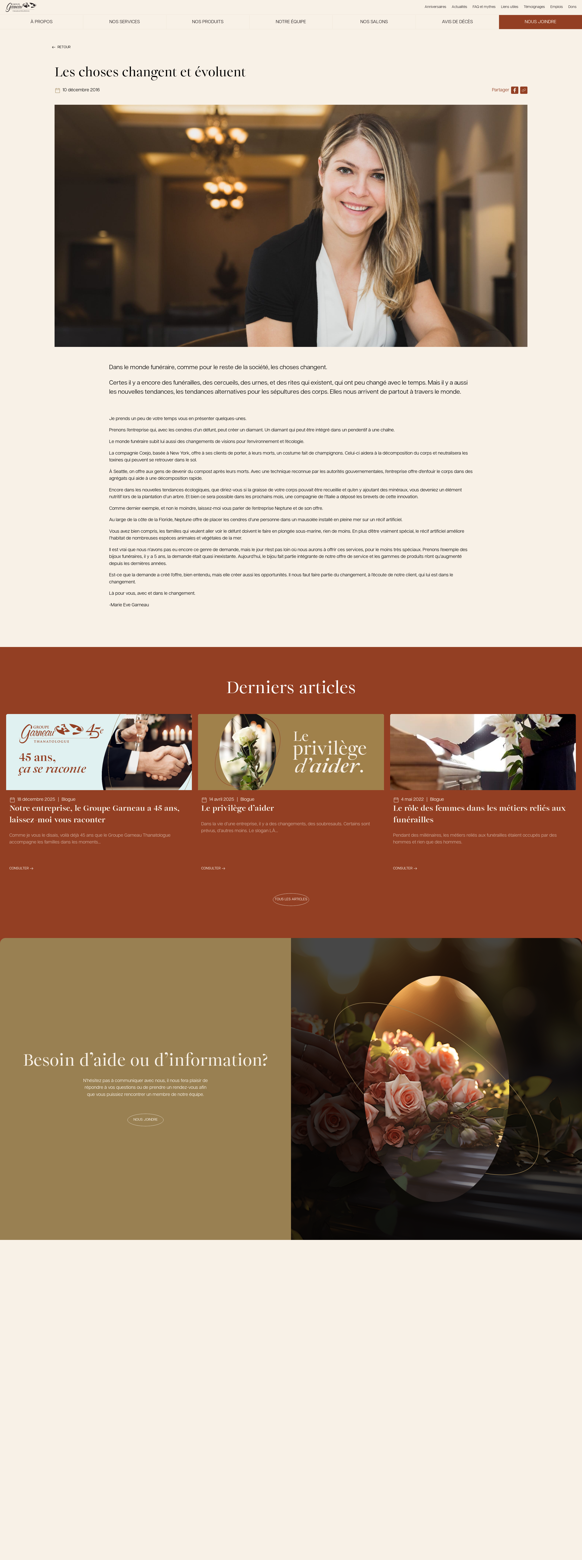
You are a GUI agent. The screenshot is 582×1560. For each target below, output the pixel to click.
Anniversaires (435, 7)
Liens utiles (509, 7)
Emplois (556, 7)
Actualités (459, 7)
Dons (572, 7)
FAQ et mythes (484, 7)
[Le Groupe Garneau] (20, 7)
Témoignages (534, 7)
